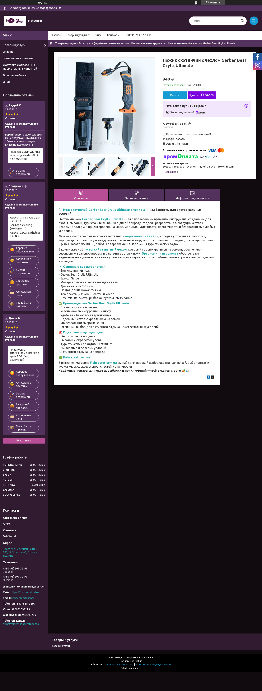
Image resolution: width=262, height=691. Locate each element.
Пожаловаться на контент (119, 664)
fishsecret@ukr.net (22, 598)
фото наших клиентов (18, 58)
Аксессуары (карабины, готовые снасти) (104, 43)
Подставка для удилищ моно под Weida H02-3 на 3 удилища (25, 155)
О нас (98, 35)
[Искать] (242, 20)
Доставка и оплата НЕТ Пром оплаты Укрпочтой (20, 66)
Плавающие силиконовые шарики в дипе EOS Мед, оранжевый (24, 354)
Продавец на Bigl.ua (131, 661)
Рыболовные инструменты (148, 43)
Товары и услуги (76, 35)
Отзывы (8, 51)
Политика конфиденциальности (153, 664)
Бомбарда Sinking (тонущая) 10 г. (21, 226)
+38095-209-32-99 (136, 35)
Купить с (194, 95)
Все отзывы (23, 440)
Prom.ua (148, 657)
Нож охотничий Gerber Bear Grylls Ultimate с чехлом (104, 209)
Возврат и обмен (14, 75)
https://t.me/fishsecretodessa (21, 623)
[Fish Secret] (15, 20)
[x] (212, 377)
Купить (174, 95)
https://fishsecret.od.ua (25, 592)
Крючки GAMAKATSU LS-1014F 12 (25, 219)
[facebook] (208, 377)
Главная (56, 35)
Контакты (113, 35)
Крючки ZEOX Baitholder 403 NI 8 (25, 234)
